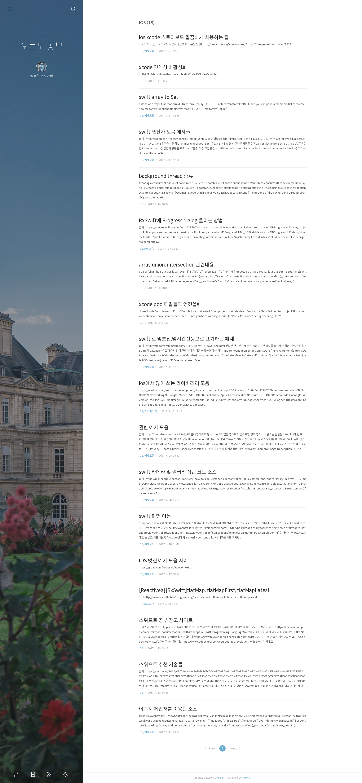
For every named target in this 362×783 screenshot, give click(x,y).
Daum (221, 777)
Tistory (246, 777)
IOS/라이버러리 (148, 411)
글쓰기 (17, 774)
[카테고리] (10, 9)
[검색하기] (73, 9)
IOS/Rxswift (146, 248)
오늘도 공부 (41, 46)
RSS (50, 774)
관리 (67, 774)
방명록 (33, 774)
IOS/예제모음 (146, 51)
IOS (141, 81)
